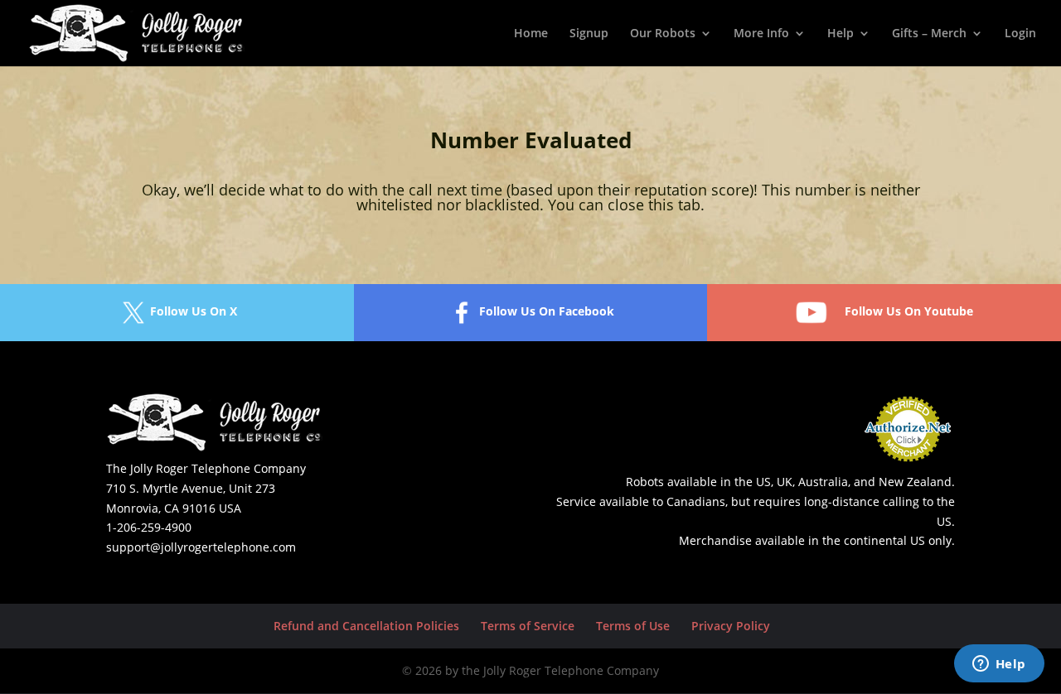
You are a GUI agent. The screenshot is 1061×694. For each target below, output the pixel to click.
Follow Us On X (193, 311)
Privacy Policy (730, 626)
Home (531, 34)
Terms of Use (633, 626)
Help (840, 34)
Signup (588, 34)
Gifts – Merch (929, 34)
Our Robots (662, 34)
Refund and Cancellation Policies (366, 626)
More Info (761, 34)
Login (1020, 34)
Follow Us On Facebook (546, 311)
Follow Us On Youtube (909, 311)
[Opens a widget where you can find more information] (998, 665)
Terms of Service (527, 626)
